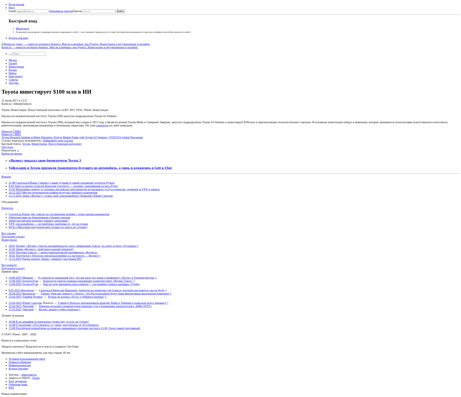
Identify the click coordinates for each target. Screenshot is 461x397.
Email (12, 11)
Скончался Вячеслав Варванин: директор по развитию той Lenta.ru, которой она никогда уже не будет (102, 290)
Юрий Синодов (32, 302)
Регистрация (16, 4)
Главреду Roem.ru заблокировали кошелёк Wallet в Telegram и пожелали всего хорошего (112, 302)
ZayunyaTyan (30, 280)
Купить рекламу (18, 38)
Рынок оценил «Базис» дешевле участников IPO (52, 258)
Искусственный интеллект (64, 143)
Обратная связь (18, 384)
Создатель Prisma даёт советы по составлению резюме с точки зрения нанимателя (59, 214)
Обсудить (7, 147)
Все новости (9, 265)
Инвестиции (16, 66)
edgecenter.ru (29, 374)
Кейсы (13, 73)
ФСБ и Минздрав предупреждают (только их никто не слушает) (48, 227)
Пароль (65, 11)
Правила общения (20, 362)
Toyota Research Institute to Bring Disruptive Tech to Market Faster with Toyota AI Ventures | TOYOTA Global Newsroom (72, 137)
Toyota (26, 143)
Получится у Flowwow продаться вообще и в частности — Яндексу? (58, 255)
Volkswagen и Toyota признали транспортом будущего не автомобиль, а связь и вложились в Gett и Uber (90, 168)
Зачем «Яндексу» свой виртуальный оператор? (45, 249)
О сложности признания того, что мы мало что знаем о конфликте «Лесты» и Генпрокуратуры (96, 277)
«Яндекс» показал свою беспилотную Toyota (44, 160)
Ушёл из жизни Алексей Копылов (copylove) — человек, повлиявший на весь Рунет (63, 186)
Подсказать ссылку (13, 236)
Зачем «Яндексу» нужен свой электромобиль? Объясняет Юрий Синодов (61, 195)
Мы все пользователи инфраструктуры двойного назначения (53, 192)
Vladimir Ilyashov (32, 296)
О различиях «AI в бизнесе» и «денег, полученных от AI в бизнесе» (54, 324)
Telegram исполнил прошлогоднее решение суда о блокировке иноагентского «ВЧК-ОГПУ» (95, 306)
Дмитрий (28, 306)
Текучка (14, 82)
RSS (11, 387)
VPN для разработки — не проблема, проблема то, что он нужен (48, 223)
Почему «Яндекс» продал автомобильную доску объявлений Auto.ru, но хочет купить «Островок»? (77, 245)
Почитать (7, 208)
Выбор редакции (11, 153)
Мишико (27, 277)
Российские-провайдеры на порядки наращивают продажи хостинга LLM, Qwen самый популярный (74, 328)
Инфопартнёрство (20, 365)
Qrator (36, 378)
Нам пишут (16, 76)
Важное (6, 176)
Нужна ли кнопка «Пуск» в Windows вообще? (76, 296)
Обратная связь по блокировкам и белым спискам (39, 217)
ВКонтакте (22, 28)
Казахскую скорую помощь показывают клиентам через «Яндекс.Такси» (88, 280)
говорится (102, 125)
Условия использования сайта (27, 358)
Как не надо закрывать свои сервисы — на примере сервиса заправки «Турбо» (91, 284)
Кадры (13, 69)
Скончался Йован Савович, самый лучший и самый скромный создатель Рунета (62, 182)
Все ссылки (8, 233)
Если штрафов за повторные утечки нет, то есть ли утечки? (49, 321)
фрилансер (27, 290)
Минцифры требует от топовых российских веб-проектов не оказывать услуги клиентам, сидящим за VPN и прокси (84, 189)
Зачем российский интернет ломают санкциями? (39, 220)
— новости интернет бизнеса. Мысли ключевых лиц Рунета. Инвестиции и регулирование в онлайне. (69, 47)
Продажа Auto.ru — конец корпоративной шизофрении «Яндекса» (57, 252)
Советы (13, 79)
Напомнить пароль (61, 11)
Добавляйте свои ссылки (57, 140)
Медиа (13, 60)
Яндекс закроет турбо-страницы (58, 309)
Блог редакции (18, 381)
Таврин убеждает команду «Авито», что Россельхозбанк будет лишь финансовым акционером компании (105, 293)
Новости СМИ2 (11, 131)
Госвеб (13, 63)
